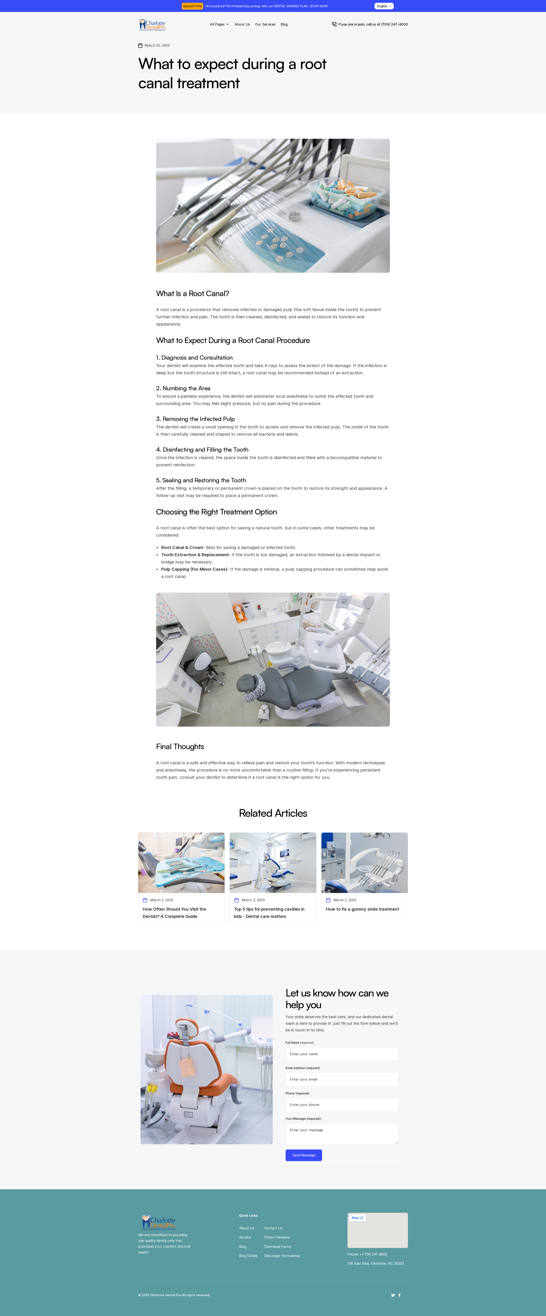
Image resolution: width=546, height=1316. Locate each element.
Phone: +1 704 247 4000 (367, 1254)
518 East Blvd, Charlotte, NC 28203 (375, 1263)
